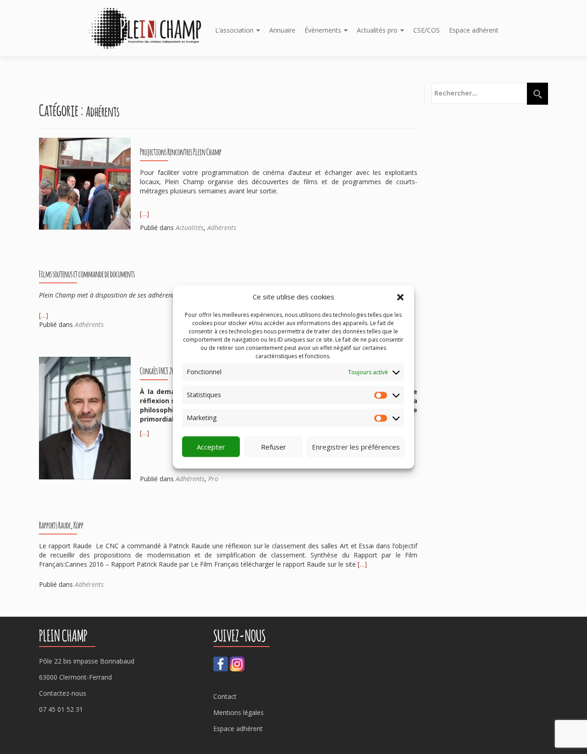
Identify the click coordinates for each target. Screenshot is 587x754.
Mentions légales (238, 712)
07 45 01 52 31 (61, 709)
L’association (234, 30)
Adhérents (221, 227)
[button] (400, 297)
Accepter (211, 446)
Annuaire (282, 30)
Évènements (323, 30)
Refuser (273, 446)
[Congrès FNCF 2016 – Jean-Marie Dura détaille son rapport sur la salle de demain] (85, 417)
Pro (213, 478)
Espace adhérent (473, 30)
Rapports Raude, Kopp (61, 524)
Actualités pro (377, 30)
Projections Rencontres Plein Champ (181, 151)
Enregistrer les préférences (356, 446)
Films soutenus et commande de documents (87, 273)
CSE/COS (426, 30)
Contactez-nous (62, 693)
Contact (225, 696)
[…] (144, 213)
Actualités (190, 227)
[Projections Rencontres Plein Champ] (85, 182)
